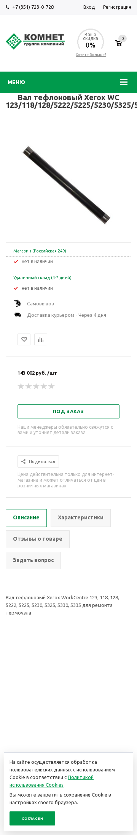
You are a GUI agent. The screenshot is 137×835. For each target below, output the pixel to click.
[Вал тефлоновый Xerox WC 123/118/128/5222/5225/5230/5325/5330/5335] (68, 235)
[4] (44, 386)
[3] (36, 386)
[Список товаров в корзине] (118, 46)
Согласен (32, 818)
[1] (21, 386)
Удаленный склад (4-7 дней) (42, 277)
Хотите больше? (91, 55)
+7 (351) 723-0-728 (33, 7)
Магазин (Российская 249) (39, 251)
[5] (52, 386)
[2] (29, 386)
